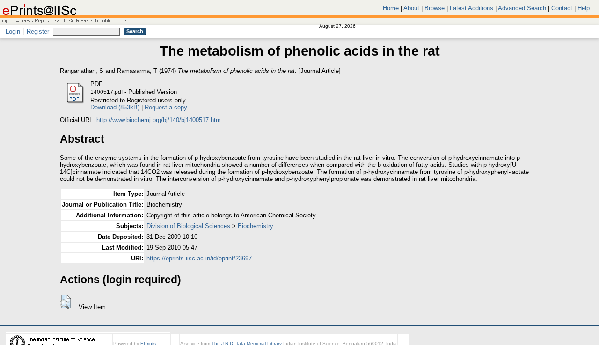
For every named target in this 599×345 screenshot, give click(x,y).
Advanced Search (522, 8)
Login (13, 31)
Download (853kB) (114, 107)
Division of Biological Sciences (188, 226)
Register (38, 31)
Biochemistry (255, 226)
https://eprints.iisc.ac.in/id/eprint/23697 (199, 258)
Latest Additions (471, 8)
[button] (65, 302)
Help (583, 8)
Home (391, 8)
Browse (434, 8)
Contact (561, 8)
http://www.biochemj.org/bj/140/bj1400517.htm (158, 119)
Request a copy (166, 107)
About (411, 8)
